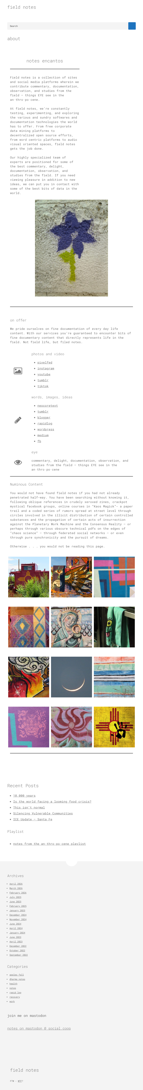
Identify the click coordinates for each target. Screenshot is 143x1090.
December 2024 (17, 914)
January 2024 (17, 932)
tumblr (43, 380)
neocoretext (47, 405)
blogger (43, 417)
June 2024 (15, 923)
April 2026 (16, 883)
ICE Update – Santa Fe (32, 819)
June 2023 (15, 937)
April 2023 (16, 941)
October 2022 (17, 950)
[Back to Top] (71, 860)
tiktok (43, 386)
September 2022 (18, 954)
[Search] (132, 26)
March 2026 (16, 888)
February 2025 (17, 905)
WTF (20, 1080)
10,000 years (24, 795)
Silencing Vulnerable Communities (43, 813)
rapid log (15, 992)
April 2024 (16, 928)
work (12, 1001)
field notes (21, 7)
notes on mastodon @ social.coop (39, 1028)
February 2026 (17, 892)
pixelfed (44, 362)
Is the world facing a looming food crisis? (52, 801)
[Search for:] (71, 26)
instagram (45, 368)
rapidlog (44, 423)
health (13, 983)
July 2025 (15, 897)
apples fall (16, 974)
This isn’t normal (29, 807)
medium (43, 435)
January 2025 (17, 910)
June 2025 (15, 901)
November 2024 (17, 919)
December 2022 (17, 945)
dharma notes (17, 979)
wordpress (45, 429)
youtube (43, 374)
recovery (14, 996)
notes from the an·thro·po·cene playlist (49, 844)
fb (39, 441)
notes (12, 987)
